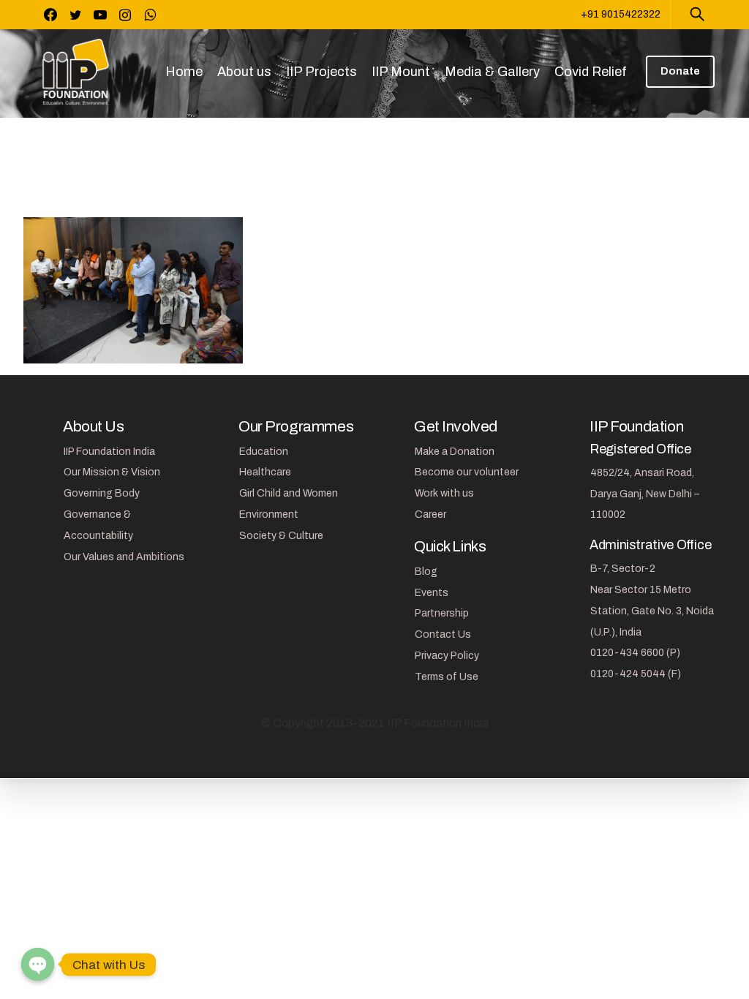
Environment (268, 514)
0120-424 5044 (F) (635, 673)
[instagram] (125, 14)
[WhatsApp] (150, 14)
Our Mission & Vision (112, 472)
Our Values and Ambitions (124, 556)
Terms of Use (446, 676)
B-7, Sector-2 (622, 568)
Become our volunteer (467, 472)
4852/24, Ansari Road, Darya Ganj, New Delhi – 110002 (644, 494)
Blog (426, 571)
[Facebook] (50, 14)
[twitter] (75, 14)
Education (263, 451)
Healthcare (265, 472)
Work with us (444, 493)
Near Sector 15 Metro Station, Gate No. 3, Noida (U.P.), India (652, 611)
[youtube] (100, 14)
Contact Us (443, 634)
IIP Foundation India (109, 451)
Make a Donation (454, 451)
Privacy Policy (447, 655)
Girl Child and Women (288, 493)
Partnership (442, 613)
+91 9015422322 (620, 14)
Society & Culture (281, 535)
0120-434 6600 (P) (635, 652)
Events (431, 592)
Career (430, 514)
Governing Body (102, 493)
